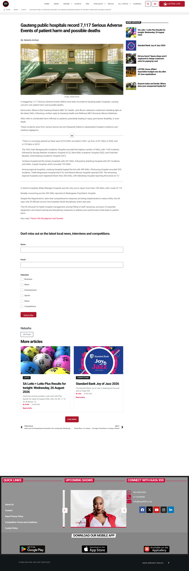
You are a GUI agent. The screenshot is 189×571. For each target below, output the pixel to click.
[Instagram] (163, 509)
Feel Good (75, 519)
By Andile (26, 404)
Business (28, 279)
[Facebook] (142, 509)
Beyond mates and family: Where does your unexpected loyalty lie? (152, 84)
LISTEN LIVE (172, 4)
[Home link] (6, 4)
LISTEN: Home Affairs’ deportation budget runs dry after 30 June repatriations (152, 71)
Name (23, 244)
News (26, 284)
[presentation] (65, 510)
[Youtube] (156, 509)
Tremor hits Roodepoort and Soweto (46, 218)
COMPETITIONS (83, 377)
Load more (71, 419)
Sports (27, 295)
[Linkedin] (171, 509)
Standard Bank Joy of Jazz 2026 (97, 384)
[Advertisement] (72, 451)
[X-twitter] (149, 509)
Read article (28, 408)
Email (24, 259)
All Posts (27, 334)
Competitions (30, 306)
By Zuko (79, 394)
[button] (84, 531)
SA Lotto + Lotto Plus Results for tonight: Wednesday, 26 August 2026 (44, 388)
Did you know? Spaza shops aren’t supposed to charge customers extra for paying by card (152, 58)
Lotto (26, 377)
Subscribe (28, 315)
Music (27, 301)
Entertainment (30, 290)
